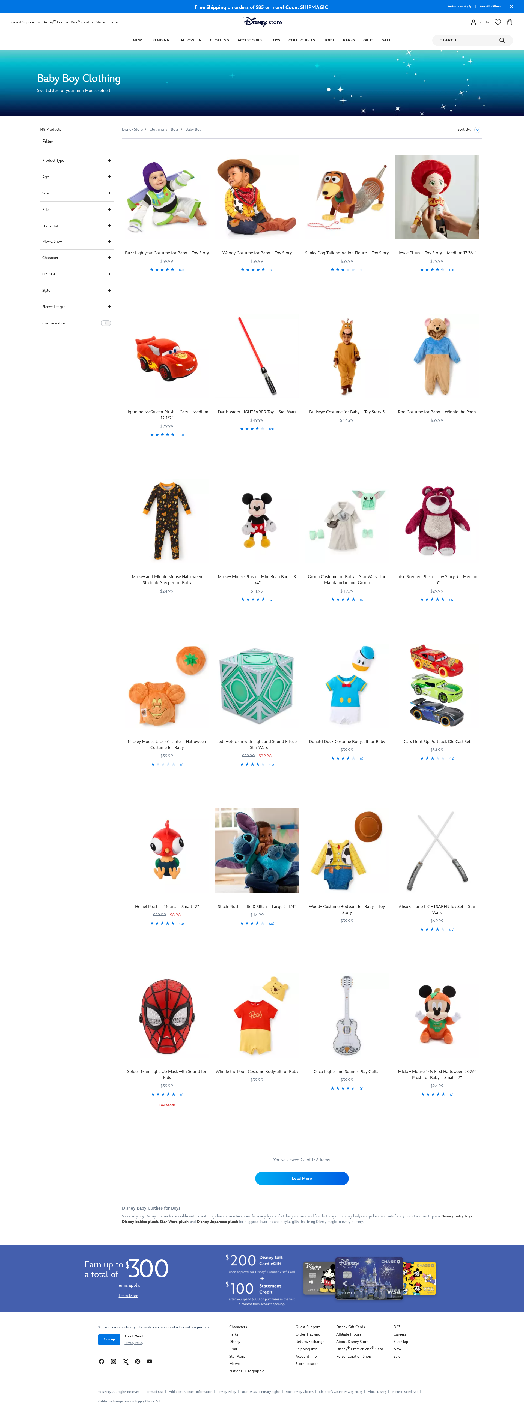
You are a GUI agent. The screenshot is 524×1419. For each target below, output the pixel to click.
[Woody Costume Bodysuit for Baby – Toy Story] (347, 850)
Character (50, 257)
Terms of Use (154, 1392)
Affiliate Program (350, 1334)
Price (46, 209)
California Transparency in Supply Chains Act (129, 1401)
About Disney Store (352, 1341)
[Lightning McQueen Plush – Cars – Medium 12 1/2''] (167, 356)
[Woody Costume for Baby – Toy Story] (257, 197)
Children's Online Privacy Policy (340, 1392)
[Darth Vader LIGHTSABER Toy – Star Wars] (257, 356)
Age (45, 177)
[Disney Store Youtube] (149, 1361)
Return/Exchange (310, 1341)
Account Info (306, 1356)
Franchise (50, 225)
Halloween (190, 40)
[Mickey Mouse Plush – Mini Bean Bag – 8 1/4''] (257, 521)
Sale (386, 40)
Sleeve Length (54, 307)
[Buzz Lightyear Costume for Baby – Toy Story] (167, 197)
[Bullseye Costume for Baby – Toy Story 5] (347, 356)
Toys (275, 40)
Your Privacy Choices (300, 1392)
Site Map (401, 1341)
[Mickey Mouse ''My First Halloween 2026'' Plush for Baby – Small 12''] (437, 1015)
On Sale (48, 274)
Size (45, 193)
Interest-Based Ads (405, 1392)
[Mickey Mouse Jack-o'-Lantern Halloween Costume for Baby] (167, 686)
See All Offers (490, 6)
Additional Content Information (190, 1392)
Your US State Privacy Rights (261, 1392)
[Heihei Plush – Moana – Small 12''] (167, 850)
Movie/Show (52, 241)
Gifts (368, 40)
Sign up (109, 1339)
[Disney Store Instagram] (113, 1361)
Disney (234, 1341)
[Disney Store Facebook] (101, 1361)
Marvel (235, 1363)
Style (46, 290)
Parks (349, 40)
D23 (397, 1327)
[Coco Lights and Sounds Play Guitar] (347, 1015)
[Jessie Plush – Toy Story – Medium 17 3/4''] (437, 197)
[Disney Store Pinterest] (137, 1361)
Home (329, 40)
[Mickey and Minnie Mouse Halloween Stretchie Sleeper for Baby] (167, 521)
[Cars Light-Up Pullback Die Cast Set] (437, 686)
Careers (400, 1334)
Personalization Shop (353, 1356)
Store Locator (107, 22)
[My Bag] (510, 22)
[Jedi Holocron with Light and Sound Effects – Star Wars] (257, 686)
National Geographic (246, 1371)
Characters (238, 1327)
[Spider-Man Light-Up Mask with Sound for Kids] (167, 1015)
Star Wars (237, 1356)
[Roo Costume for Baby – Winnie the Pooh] (437, 356)
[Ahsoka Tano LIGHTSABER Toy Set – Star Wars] (437, 850)
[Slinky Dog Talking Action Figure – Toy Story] (347, 197)
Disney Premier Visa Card (65, 22)
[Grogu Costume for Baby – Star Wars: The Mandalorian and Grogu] (347, 521)
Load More (302, 1178)
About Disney (377, 1392)
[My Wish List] (498, 22)
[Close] (510, 9)
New (137, 40)
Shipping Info (307, 1349)
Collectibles (301, 40)
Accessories (250, 40)
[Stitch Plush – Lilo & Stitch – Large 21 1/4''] (257, 850)
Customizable (53, 323)
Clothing (219, 40)
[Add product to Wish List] (206, 150)
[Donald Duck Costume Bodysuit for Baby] (347, 686)
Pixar (233, 1349)
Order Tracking (308, 1334)
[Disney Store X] (125, 1361)
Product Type (53, 160)
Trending (159, 40)
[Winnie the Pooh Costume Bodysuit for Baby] (257, 1015)
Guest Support (23, 22)
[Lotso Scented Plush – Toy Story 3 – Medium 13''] (437, 521)
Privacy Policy (133, 1343)
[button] (106, 323)
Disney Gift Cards (350, 1327)
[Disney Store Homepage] (262, 22)
